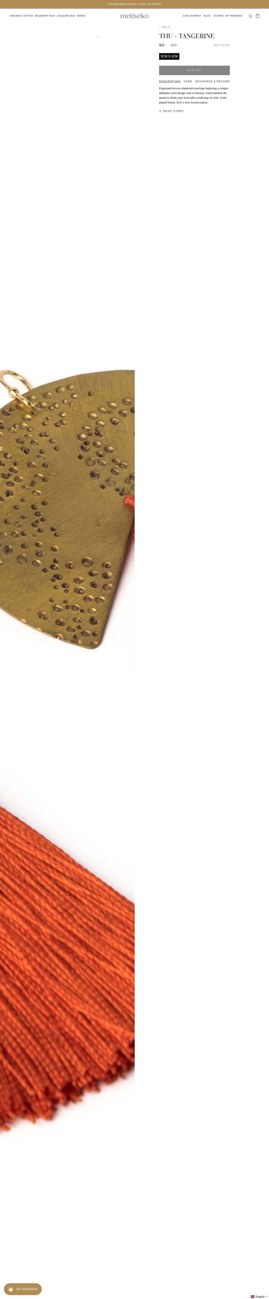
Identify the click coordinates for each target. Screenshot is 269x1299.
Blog (207, 16)
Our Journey (192, 16)
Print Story (173, 111)
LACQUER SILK (66, 16)
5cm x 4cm (169, 56)
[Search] (250, 16)
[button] (259, 1296)
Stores (218, 16)
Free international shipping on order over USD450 (134, 4)
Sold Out (194, 70)
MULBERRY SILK (45, 16)
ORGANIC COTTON (21, 16)
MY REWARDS (234, 16)
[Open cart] (257, 16)
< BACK (164, 27)
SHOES (81, 16)
